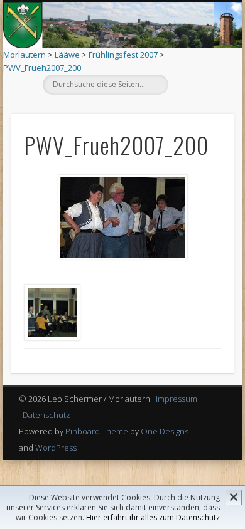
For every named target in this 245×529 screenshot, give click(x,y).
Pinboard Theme (96, 431)
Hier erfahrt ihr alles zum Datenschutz (153, 517)
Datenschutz (46, 415)
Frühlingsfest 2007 (123, 54)
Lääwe (67, 54)
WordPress (56, 447)
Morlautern (24, 54)
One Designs (164, 431)
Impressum (176, 398)
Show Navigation (196, 112)
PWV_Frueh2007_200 (42, 67)
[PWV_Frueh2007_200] (122, 216)
